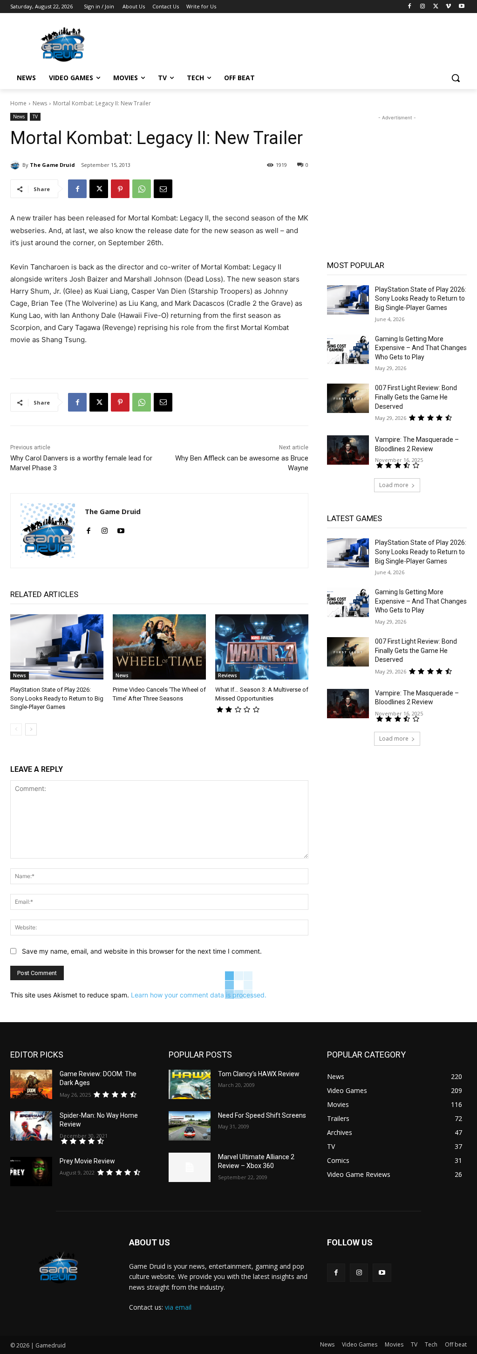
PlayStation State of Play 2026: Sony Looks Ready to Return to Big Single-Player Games (56, 698)
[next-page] (31, 729)
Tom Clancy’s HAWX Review (259, 1074)
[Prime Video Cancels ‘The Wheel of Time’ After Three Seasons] (159, 647)
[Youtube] (461, 6)
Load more (394, 485)
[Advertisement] (229, 43)
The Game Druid (52, 164)
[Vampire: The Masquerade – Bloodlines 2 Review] (348, 450)
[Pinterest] (120, 188)
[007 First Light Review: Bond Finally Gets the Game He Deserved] (348, 398)
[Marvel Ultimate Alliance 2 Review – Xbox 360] (190, 1167)
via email (178, 1307)
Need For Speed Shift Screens (262, 1115)
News (40, 103)
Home (18, 103)
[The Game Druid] (16, 165)
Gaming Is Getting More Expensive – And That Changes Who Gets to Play (421, 348)
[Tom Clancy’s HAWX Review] (190, 1084)
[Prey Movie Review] (31, 1171)
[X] (435, 6)
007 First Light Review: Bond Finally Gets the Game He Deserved (416, 397)
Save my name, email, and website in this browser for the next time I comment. (142, 951)
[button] (455, 78)
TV (35, 116)
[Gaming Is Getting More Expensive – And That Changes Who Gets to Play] (348, 349)
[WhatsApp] (141, 188)
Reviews (227, 675)
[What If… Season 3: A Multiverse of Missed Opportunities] (261, 647)
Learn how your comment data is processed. (198, 995)
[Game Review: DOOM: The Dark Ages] (31, 1084)
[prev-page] (16, 729)
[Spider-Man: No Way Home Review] (31, 1126)
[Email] (163, 188)
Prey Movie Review (87, 1161)
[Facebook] (409, 6)
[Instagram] (422, 6)
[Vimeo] (448, 6)
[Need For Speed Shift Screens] (190, 1126)
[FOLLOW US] (397, 1256)
